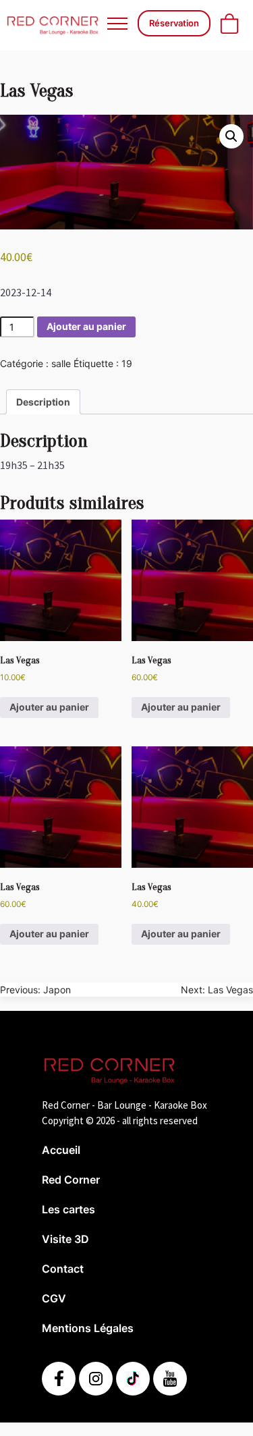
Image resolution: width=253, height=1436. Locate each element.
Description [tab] (43, 402)
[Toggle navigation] (117, 23)
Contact (63, 1268)
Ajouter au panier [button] (49, 707)
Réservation (174, 23)
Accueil (61, 1150)
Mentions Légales (88, 1328)
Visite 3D (65, 1239)
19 (126, 363)
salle (61, 363)
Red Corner (71, 1179)
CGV (54, 1298)
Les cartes (68, 1209)
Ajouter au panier (86, 326)
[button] (231, 136)
